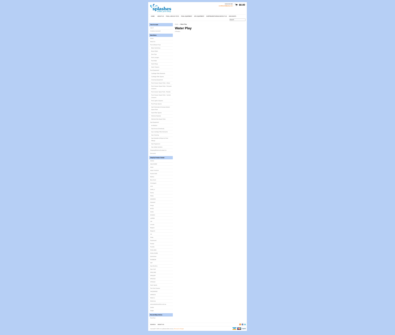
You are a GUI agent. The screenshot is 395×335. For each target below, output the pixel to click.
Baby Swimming (155, 48)
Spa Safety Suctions (156, 147)
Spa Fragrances (155, 144)
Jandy (152, 212)
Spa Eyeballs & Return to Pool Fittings (159, 139)
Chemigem (153, 183)
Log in (152, 28)
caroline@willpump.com (226, 6)
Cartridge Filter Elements (158, 73)
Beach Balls (154, 51)
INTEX (152, 208)
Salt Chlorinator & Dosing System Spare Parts (160, 108)
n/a (151, 234)
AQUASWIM (153, 164)
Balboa (152, 177)
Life (151, 221)
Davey (152, 192)
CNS (151, 186)
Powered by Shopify (179, 328)
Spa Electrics (153, 266)
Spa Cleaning (155, 135)
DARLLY (152, 189)
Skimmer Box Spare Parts (158, 119)
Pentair (152, 243)
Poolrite (152, 247)
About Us (152, 41)
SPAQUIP (153, 275)
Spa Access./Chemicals (157, 128)
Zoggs (152, 310)
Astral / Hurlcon (154, 170)
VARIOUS (153, 294)
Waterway (153, 301)
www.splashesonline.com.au (158, 304)
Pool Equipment (154, 70)
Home (152, 38)
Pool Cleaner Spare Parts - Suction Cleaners (161, 96)
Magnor (152, 228)
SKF (151, 263)
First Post (152, 318)
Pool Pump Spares (156, 104)
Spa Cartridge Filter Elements (159, 132)
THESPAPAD (153, 291)
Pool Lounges (155, 57)
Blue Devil (153, 180)
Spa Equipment (154, 122)
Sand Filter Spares (156, 112)
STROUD (152, 282)
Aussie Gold (153, 173)
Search (153, 324)
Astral (151, 167)
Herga (152, 205)
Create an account (155, 31)
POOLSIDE (153, 250)
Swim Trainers (155, 67)
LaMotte (152, 218)
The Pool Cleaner (155, 288)
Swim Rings (154, 64)
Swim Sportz (153, 285)
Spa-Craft (153, 269)
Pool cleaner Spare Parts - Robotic (161, 92)
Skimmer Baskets (156, 116)
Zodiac (152, 307)
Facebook (242, 324)
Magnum (152, 231)
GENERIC (153, 199)
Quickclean (153, 256)
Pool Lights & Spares (157, 100)
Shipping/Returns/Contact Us (158, 150)
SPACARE (153, 272)
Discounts (153, 153)
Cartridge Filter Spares (157, 76)
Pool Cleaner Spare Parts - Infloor (160, 83)
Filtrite (152, 196)
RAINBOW (153, 259)
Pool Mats (154, 60)
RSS (240, 324)
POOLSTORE (154, 253)
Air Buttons (154, 125)
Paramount (153, 240)
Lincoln (152, 224)
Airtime (152, 161)
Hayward (152, 202)
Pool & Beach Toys (155, 45)
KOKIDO (152, 215)
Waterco (152, 298)
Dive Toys (154, 54)
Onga (151, 237)
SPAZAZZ (153, 278)
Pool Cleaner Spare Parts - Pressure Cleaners (161, 87)
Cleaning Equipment (157, 80)
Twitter (245, 324)
